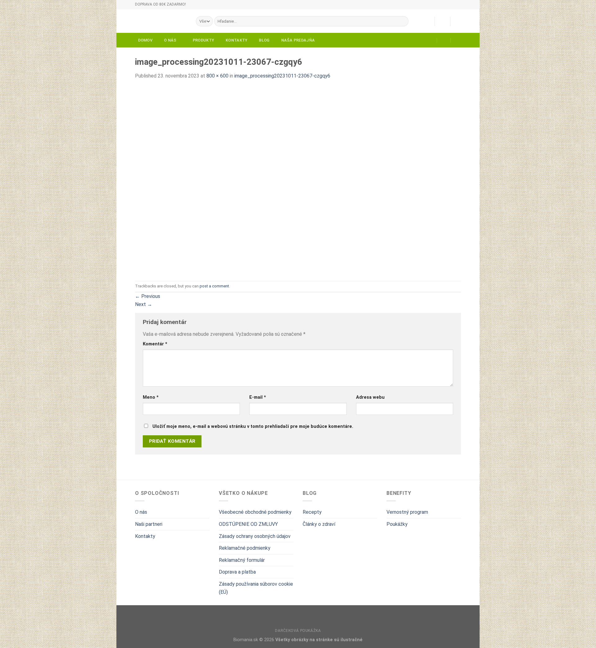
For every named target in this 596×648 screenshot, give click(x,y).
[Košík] (458, 21)
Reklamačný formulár (242, 560)
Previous (147, 296)
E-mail (257, 397)
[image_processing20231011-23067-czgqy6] (259, 180)
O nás (170, 40)
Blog (264, 40)
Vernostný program (407, 512)
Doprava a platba (237, 572)
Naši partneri (148, 524)
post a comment (214, 286)
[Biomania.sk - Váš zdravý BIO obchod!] (161, 21)
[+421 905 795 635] (457, 40)
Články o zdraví (319, 524)
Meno (151, 397)
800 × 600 (217, 76)
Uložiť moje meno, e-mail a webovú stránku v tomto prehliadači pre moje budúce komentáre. (252, 426)
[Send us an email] (464, 7)
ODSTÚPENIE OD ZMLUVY (248, 524)
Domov (145, 40)
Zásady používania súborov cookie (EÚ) (256, 588)
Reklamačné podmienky (244, 548)
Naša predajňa (298, 40)
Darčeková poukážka (298, 630)
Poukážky (397, 524)
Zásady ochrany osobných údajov (255, 536)
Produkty (203, 40)
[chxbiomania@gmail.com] (430, 40)
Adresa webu (370, 397)
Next (143, 304)
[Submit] (402, 21)
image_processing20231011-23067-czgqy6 (282, 76)
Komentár (155, 344)
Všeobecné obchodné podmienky (255, 512)
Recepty (312, 512)
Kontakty (236, 40)
